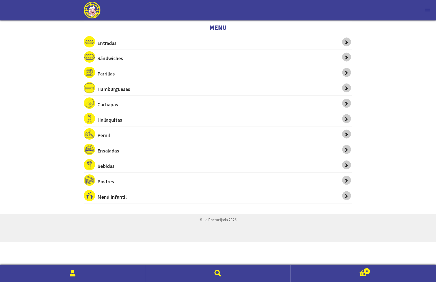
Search (218, 273)
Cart (329, 269)
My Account (72, 273)
